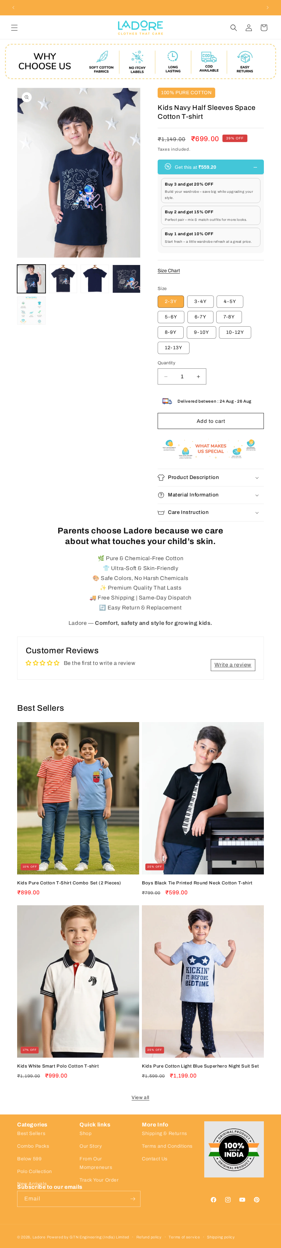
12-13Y (173, 347)
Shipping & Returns (164, 1133)
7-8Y (229, 316)
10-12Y (235, 332)
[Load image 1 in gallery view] (31, 279)
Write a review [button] (233, 665)
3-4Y (200, 301)
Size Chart (169, 270)
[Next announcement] (267, 7)
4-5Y (230, 301)
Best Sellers (31, 1133)
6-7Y (200, 316)
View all (140, 1097)
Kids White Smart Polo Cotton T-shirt (58, 1066)
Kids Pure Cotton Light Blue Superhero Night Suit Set (200, 1066)
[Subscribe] (132, 1199)
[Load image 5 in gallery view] (31, 311)
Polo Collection (34, 1171)
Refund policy (149, 1237)
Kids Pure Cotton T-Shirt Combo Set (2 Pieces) (69, 883)
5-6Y (171, 316)
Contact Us (155, 1158)
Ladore (39, 1237)
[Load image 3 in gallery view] (95, 279)
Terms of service (184, 1237)
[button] (14, 27)
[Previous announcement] (13, 7)
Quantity (166, 363)
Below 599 (29, 1158)
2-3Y (171, 301)
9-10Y (201, 332)
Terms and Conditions (167, 1146)
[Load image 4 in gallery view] (126, 279)
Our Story (91, 1146)
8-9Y (170, 332)
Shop (85, 1133)
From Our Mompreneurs (96, 1163)
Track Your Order (99, 1180)
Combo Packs (33, 1146)
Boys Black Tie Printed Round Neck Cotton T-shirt (197, 883)
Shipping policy (221, 1237)
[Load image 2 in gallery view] (63, 279)
